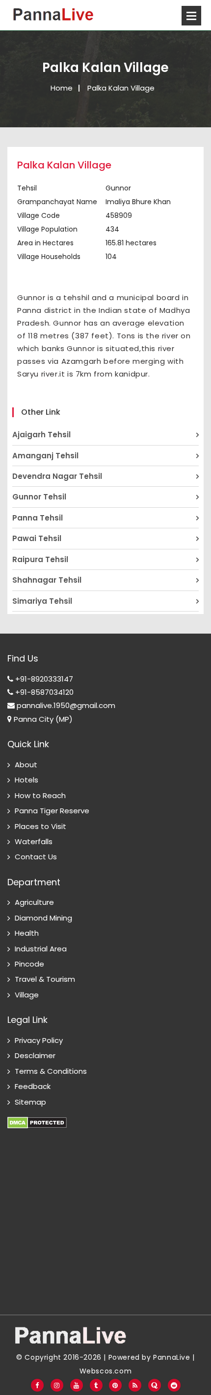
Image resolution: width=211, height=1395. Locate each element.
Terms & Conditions (51, 1071)
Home (62, 88)
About (26, 764)
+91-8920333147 (43, 679)
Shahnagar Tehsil (46, 580)
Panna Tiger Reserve (52, 810)
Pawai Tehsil (36, 538)
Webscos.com (105, 1371)
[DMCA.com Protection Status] (37, 1117)
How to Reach (40, 795)
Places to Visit (40, 826)
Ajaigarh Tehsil (41, 434)
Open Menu (191, 15)
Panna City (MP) (42, 719)
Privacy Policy (39, 1040)
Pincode (29, 964)
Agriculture (34, 902)
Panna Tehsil (37, 518)
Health (27, 933)
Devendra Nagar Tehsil (57, 476)
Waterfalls (34, 841)
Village (27, 995)
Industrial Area (41, 949)
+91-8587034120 (43, 692)
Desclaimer (35, 1055)
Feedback (33, 1086)
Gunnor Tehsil (39, 497)
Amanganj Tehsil (45, 455)
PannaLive (171, 1357)
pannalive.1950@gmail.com (65, 705)
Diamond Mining (43, 918)
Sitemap (30, 1102)
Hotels (26, 780)
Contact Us (36, 856)
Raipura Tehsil (40, 559)
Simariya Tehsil (42, 601)
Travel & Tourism (45, 979)
